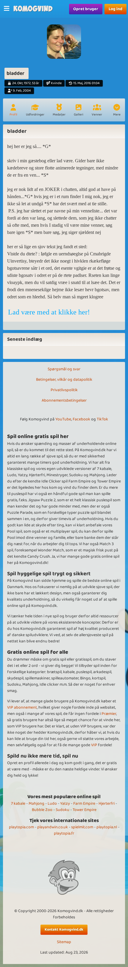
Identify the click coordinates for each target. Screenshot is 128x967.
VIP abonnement (22, 707)
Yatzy (65, 803)
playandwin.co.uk (52, 827)
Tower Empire (84, 809)
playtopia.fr (64, 833)
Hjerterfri (107, 803)
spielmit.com (82, 827)
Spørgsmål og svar (64, 369)
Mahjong (36, 803)
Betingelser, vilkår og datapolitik (64, 379)
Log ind (115, 9)
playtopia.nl (106, 827)
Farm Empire (84, 803)
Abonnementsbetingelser (64, 400)
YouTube (63, 419)
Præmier (109, 713)
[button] (116, 110)
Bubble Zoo (42, 809)
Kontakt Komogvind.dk (64, 929)
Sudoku (62, 809)
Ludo (52, 803)
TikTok (102, 419)
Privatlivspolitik (64, 390)
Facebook (81, 419)
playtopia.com (21, 827)
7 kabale (18, 803)
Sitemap (64, 942)
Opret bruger (85, 9)
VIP (94, 745)
